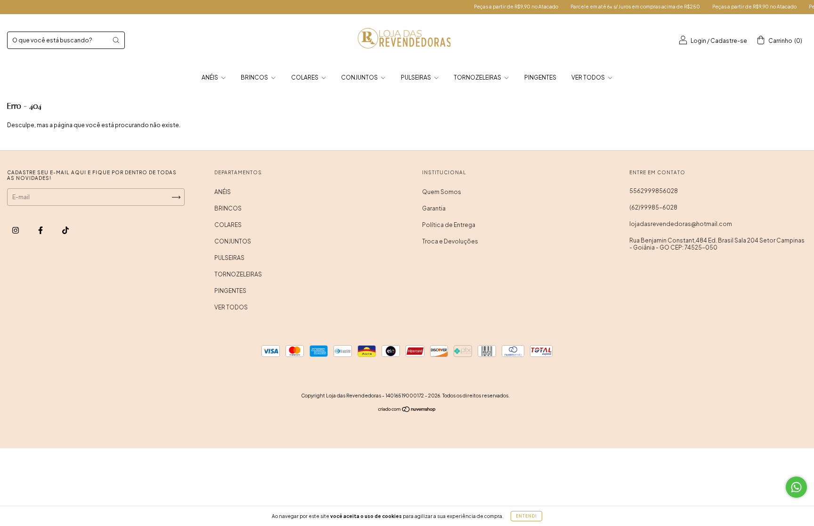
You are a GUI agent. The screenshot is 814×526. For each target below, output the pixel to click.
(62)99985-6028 (653, 207)
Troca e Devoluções (450, 241)
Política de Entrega (448, 224)
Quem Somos (441, 191)
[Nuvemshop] (407, 410)
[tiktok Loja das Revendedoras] (65, 230)
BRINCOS (255, 77)
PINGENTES (540, 77)
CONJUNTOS (360, 77)
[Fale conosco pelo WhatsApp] (796, 487)
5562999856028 (653, 190)
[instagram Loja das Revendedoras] (16, 230)
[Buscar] (116, 40)
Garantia (434, 208)
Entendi (526, 516)
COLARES (305, 77)
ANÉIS (210, 77)
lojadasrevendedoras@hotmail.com (680, 223)
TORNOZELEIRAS (478, 77)
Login (698, 40)
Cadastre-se (728, 40)
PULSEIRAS (416, 77)
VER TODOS (588, 77)
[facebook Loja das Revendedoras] (41, 230)
